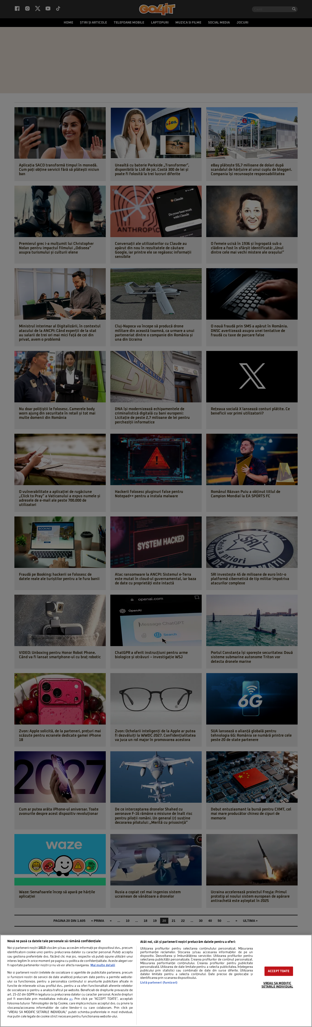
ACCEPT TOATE (279, 971)
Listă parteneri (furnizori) (158, 982)
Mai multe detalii (102, 965)
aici (70, 999)
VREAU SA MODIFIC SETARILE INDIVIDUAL (277, 985)
